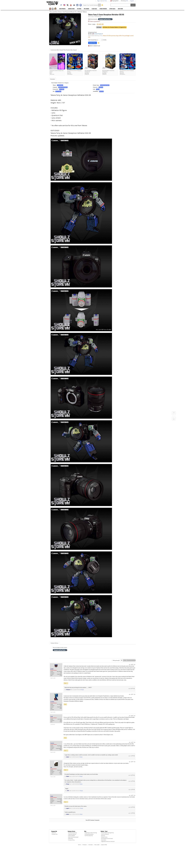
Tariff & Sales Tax (89, 835)
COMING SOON (71, 8)
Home (60, 12)
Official (80, 12)
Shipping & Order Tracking (91, 832)
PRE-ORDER (86, 8)
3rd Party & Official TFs (69, 12)
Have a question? (95, 21)
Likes (125, 660)
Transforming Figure (104, 85)
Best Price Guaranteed (73, 837)
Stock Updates (71, 835)
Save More (103, 840)
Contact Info (54, 834)
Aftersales (70, 838)
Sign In (99, 0)
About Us (54, 832)
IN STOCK (79, 8)
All (121, 660)
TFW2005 (74, 5)
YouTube (70, 5)
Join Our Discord (105, 834)
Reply (65, 683)
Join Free (104, 0)
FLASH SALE (94, 8)
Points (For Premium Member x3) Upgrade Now (114, 27)
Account (103, 835)
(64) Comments (92, 19)
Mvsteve (68, 689)
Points (99, 27)
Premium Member (54, 670)
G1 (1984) (62, 89)
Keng (67, 784)
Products (85, 844)
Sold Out (101, 91)
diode (67, 757)
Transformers (60, 85)
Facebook (61, 5)
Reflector (101, 87)
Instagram (64, 5)
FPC (68, 790)
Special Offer (104, 844)
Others (97, 89)
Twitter (67, 5)
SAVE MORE (120, 8)
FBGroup (77, 5)
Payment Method (72, 834)
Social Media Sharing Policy (107, 832)
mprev (67, 808)
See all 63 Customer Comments (92, 820)
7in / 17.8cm (58, 91)
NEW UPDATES (62, 8)
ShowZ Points (104, 837)
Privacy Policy (71, 840)
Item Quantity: (92, 40)
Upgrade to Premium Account (108, 841)
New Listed (96, 844)
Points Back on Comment (107, 838)
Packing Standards (89, 834)
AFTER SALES (112, 8)
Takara (85, 12)
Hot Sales (90, 844)
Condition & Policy (72, 832)
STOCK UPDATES (103, 8)
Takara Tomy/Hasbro (63, 87)
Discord (80, 5)
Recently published (131, 660)
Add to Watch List (95, 45)
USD (93, 24)
